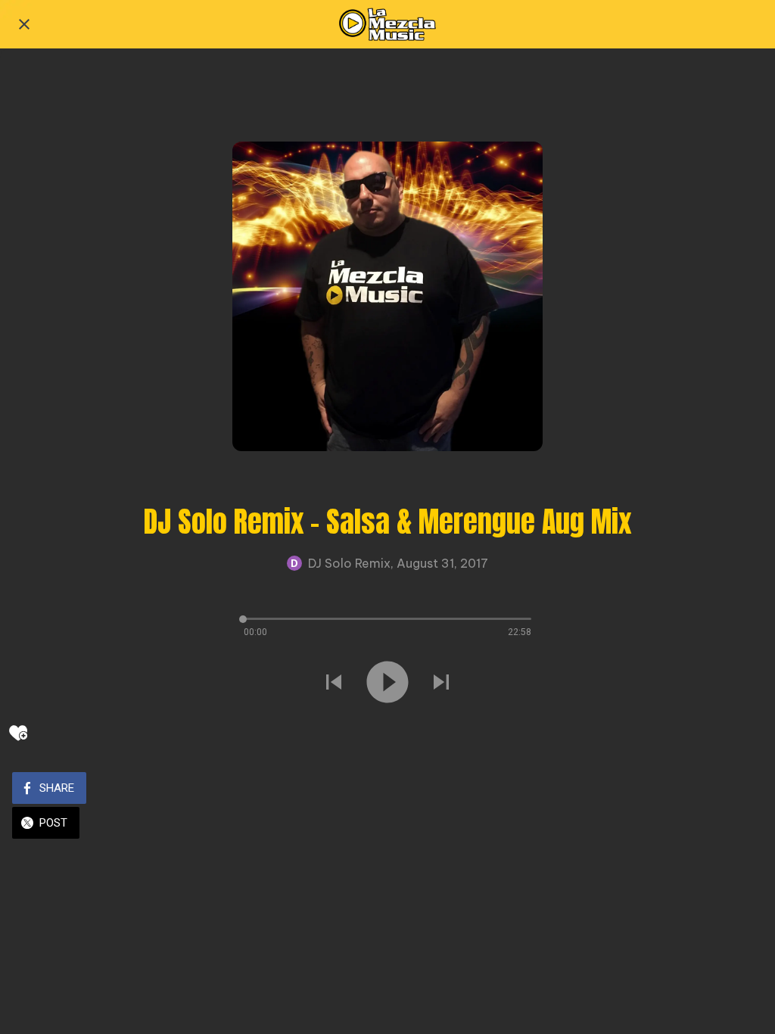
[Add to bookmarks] (18, 733)
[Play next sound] (441, 682)
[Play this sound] (387, 682)
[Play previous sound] (334, 682)
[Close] (24, 24)
